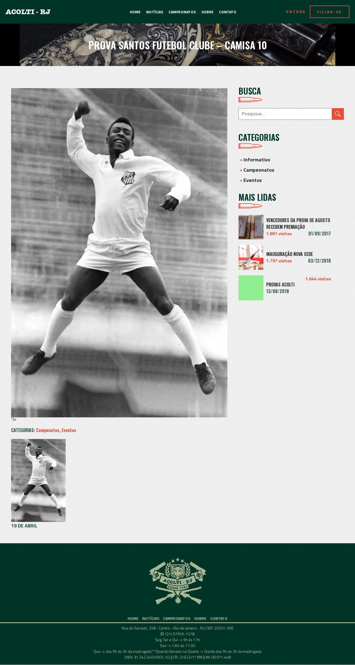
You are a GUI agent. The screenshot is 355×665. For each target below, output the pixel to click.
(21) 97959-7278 (179, 634)
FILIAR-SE (329, 12)
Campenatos (47, 430)
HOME (135, 12)
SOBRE (207, 12)
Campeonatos (259, 170)
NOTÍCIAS (154, 12)
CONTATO (227, 12)
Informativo (257, 159)
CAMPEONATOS (182, 12)
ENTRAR (296, 11)
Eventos (69, 430)
